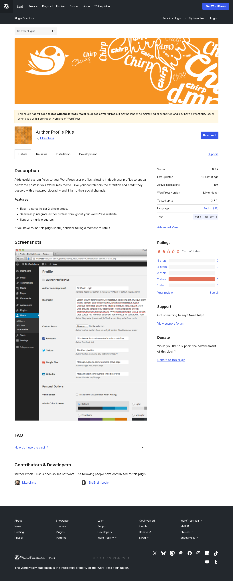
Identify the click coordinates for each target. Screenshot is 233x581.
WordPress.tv (107, 537)
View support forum (170, 323)
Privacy (19, 537)
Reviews (41, 154)
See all (214, 292)
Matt (185, 526)
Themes (61, 526)
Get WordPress (216, 6)
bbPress (187, 532)
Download (209, 135)
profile (198, 216)
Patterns (61, 537)
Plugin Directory (24, 18)
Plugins (60, 532)
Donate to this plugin (171, 360)
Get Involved (147, 520)
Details (22, 154)
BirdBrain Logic (98, 482)
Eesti (52, 558)
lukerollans (47, 138)
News (18, 526)
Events (143, 526)
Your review (165, 292)
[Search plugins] (53, 31)
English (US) (211, 208)
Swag (144, 537)
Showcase (62, 520)
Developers (105, 532)
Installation (63, 154)
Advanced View (167, 227)
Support (213, 154)
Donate (145, 532)
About (18, 520)
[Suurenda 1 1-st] (142, 253)
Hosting (19, 532)
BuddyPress (189, 537)
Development (88, 154)
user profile (210, 216)
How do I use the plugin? (31, 447)
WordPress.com (192, 520)
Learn (101, 520)
